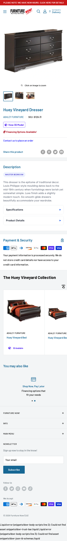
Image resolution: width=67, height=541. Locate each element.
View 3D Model (16, 124)
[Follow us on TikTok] (30, 488)
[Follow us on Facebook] (5, 488)
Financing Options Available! (21, 131)
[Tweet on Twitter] (55, 151)
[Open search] (38, 11)
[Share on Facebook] (43, 151)
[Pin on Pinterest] (49, 151)
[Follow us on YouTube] (24, 488)
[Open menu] (5, 11)
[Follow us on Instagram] (18, 488)
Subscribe (14, 469)
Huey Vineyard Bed (17, 337)
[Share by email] (61, 151)
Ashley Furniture (13, 117)
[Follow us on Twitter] (11, 488)
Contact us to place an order (18, 140)
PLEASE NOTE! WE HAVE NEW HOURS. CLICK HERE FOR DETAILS (33, 2)
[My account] (45, 11)
